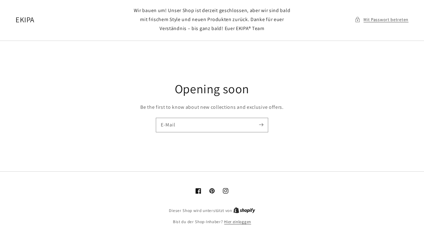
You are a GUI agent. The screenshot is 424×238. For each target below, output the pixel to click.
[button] (381, 20)
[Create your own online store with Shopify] (244, 210)
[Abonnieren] (261, 125)
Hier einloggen (237, 221)
